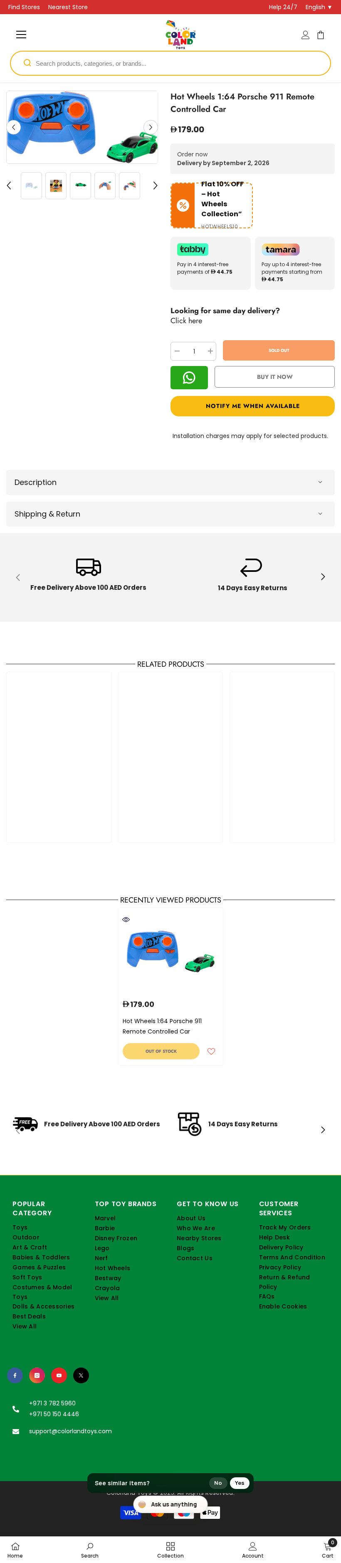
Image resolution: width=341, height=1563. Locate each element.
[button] (13, 127)
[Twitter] (81, 1375)
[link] (88, 577)
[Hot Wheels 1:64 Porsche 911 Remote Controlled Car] (171, 951)
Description (36, 482)
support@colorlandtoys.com (70, 1431)
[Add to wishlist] (211, 1051)
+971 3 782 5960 (52, 1403)
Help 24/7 (283, 7)
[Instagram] (37, 1375)
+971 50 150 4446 (54, 1414)
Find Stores (24, 7)
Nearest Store (68, 7)
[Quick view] (126, 919)
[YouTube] (59, 1375)
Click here (186, 321)
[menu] (21, 35)
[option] (82, 127)
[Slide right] (323, 577)
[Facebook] (15, 1375)
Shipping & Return (47, 514)
